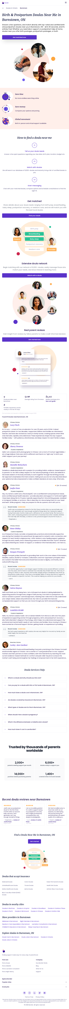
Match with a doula (34, 275)
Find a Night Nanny (8, 972)
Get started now (34, 340)
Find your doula (34, 216)
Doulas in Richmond (22, 911)
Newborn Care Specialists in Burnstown (16, 924)
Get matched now (19, 37)
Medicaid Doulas (7, 882)
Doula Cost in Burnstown (10, 937)
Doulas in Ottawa (37, 911)
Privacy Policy (40, 997)
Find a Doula (6, 963)
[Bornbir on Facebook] (24, 992)
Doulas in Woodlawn (39, 908)
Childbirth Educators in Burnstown (14, 927)
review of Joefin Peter (11, 821)
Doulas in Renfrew (8, 908)
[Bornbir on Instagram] (29, 992)
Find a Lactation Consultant (10, 969)
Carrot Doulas (28, 882)
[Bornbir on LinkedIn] (34, 992)
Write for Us (39, 969)
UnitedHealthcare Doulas (10, 885)
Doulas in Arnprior (23, 908)
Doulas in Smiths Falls (52, 911)
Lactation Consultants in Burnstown (44, 924)
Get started (34, 841)
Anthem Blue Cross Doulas (55, 889)
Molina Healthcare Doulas (10, 889)
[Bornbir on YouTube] (44, 992)
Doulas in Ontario (12, 8)
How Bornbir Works (41, 963)
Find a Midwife (6, 966)
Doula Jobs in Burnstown (30, 937)
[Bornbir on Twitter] (39, 992)
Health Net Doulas (52, 885)
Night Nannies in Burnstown (29, 921)
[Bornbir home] (5, 3)
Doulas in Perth (7, 911)
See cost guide (51, 401)
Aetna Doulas (28, 889)
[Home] (3, 8)
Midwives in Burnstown (10, 921)
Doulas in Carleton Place (56, 908)
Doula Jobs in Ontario (9, 940)
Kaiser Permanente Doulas (55, 882)
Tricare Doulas (28, 885)
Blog (37, 966)
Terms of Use (29, 997)
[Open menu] (66, 2)
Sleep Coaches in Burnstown (38, 927)
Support (38, 972)
